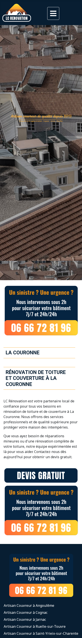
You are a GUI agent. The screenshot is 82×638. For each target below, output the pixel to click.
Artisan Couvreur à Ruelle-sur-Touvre (35, 626)
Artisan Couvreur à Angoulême (29, 605)
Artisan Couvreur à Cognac (25, 612)
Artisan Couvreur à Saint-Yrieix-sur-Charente (41, 633)
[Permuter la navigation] (53, 13)
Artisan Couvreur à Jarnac (25, 619)
